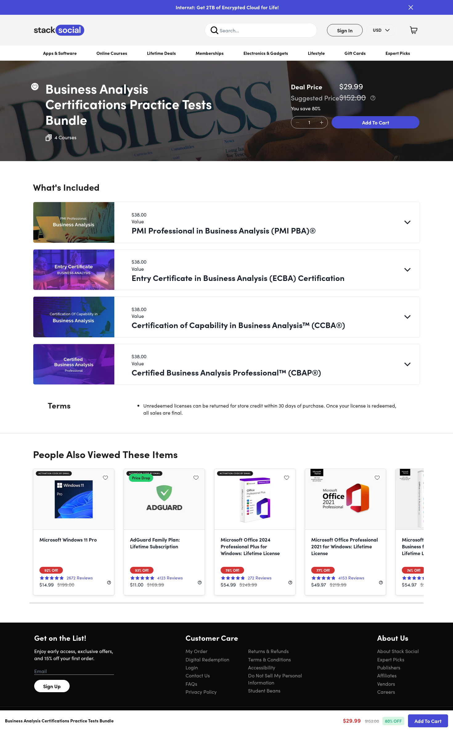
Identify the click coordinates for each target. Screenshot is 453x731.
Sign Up (52, 686)
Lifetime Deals (161, 53)
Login (192, 667)
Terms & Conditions (269, 659)
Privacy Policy (201, 691)
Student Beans (264, 690)
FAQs (191, 683)
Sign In (345, 30)
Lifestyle (316, 53)
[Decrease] (297, 122)
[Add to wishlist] (35, 86)
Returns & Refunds (268, 651)
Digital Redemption (207, 659)
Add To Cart (375, 122)
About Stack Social (398, 651)
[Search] (214, 30)
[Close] (410, 7)
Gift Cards (355, 53)
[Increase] (321, 122)
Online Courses (111, 53)
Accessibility (261, 667)
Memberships (210, 53)
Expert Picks (398, 53)
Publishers (388, 667)
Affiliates (387, 675)
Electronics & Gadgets (265, 53)
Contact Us (198, 675)
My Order (196, 651)
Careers (386, 691)
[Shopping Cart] (413, 30)
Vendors (386, 683)
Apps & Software (60, 53)
